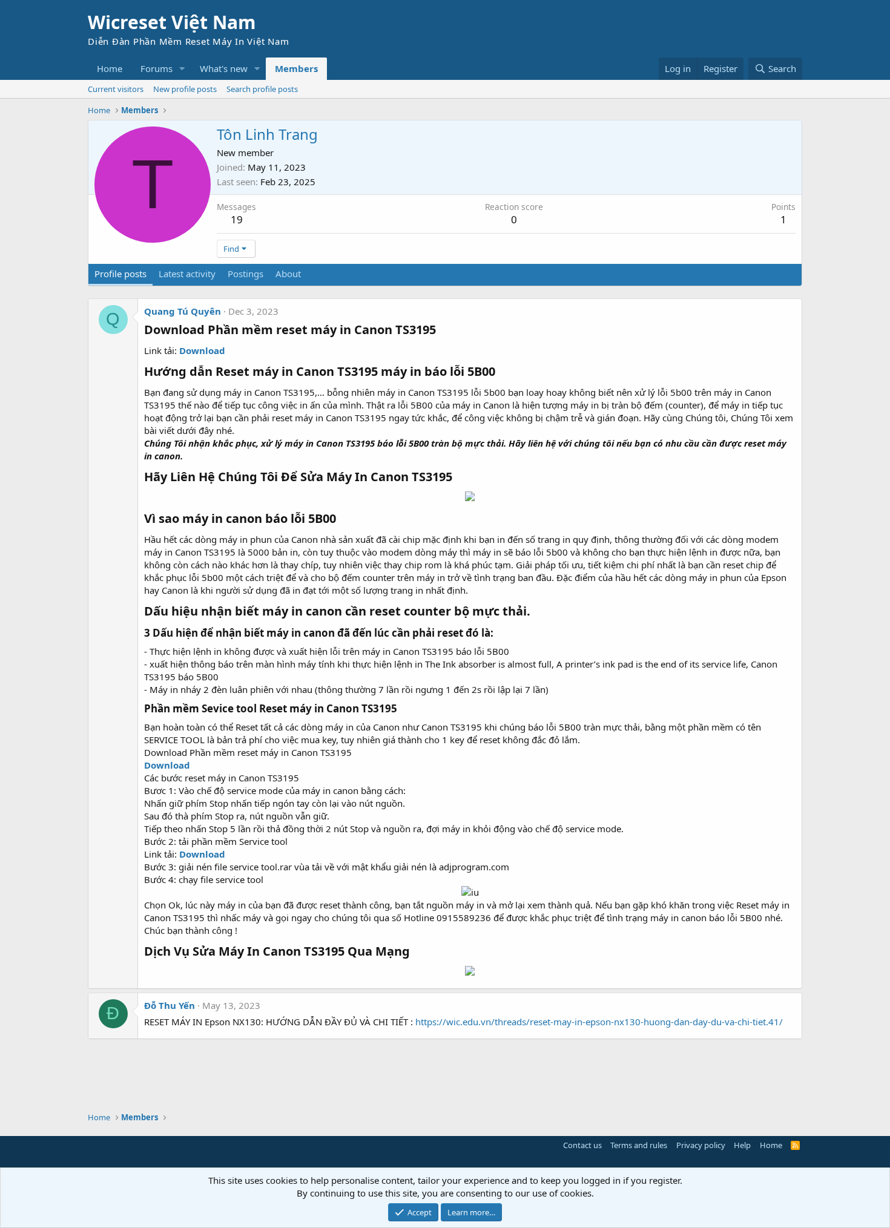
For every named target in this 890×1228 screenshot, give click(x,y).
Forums (156, 68)
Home (109, 68)
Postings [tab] (245, 274)
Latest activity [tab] (187, 274)
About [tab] (288, 274)
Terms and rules (638, 1145)
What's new (224, 68)
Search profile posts (262, 89)
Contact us (582, 1145)
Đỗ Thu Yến (169, 1005)
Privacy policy (700, 1145)
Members (296, 68)
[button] (182, 68)
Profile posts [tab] (120, 274)
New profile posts (185, 89)
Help (742, 1145)
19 (237, 219)
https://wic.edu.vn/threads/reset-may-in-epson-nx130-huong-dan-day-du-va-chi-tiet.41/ (599, 1022)
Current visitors (115, 89)
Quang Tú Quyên (182, 311)
